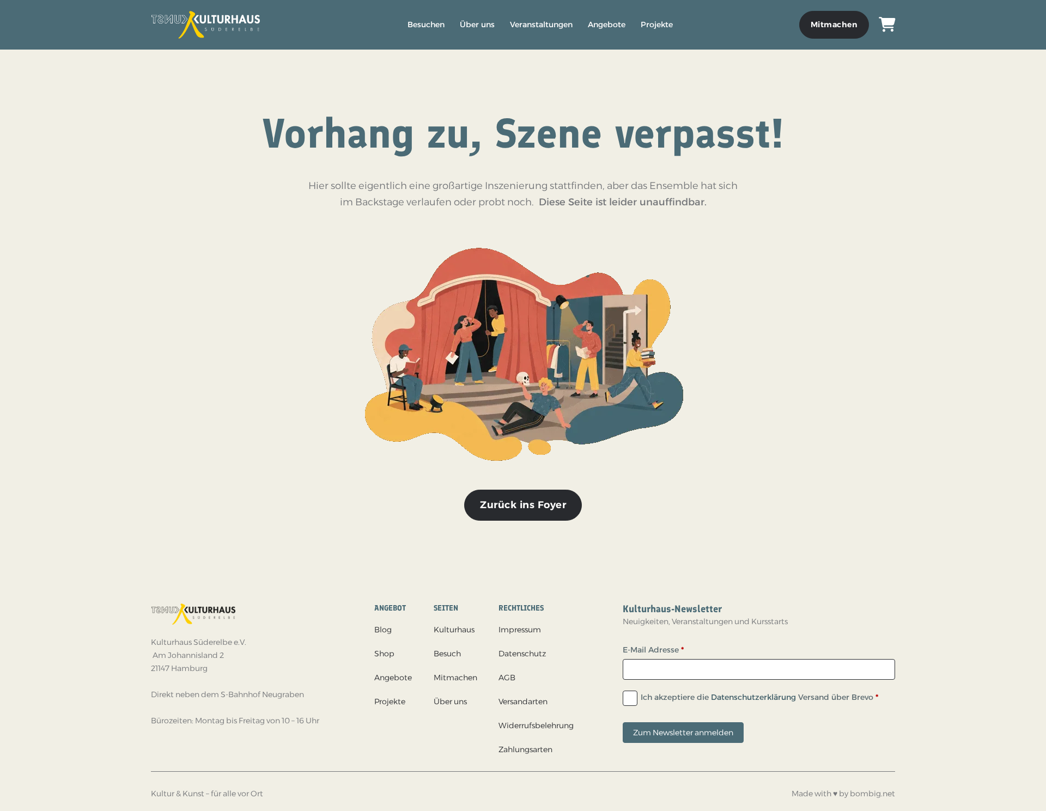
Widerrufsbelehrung (536, 725)
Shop (384, 653)
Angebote (606, 24)
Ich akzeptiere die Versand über (759, 697)
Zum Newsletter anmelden (683, 732)
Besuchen (426, 24)
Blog (383, 630)
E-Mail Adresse (653, 650)
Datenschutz (522, 653)
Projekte (657, 24)
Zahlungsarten (525, 749)
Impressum (519, 630)
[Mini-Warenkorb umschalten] (887, 24)
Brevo (862, 697)
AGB (506, 677)
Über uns (477, 24)
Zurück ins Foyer (523, 505)
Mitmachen (834, 24)
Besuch (447, 653)
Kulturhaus (454, 630)
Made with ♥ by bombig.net (843, 793)
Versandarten (523, 701)
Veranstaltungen (541, 24)
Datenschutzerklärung (753, 697)
